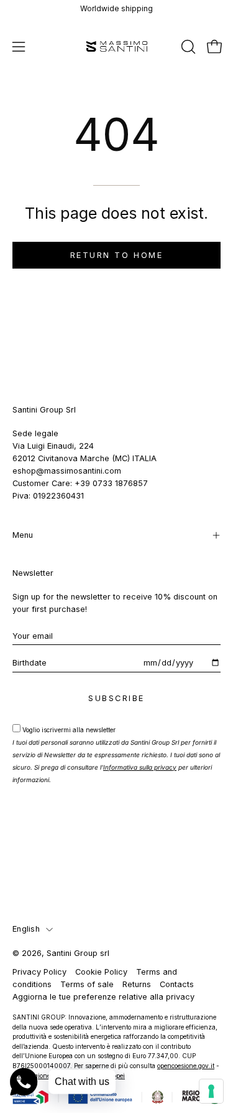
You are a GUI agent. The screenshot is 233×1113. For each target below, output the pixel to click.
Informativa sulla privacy (139, 767)
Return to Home (116, 255)
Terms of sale (87, 984)
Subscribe (116, 698)
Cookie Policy (101, 972)
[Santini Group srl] (116, 46)
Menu (22, 535)
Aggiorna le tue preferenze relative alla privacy (103, 996)
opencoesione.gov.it (185, 1065)
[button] (187, 46)
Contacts (177, 984)
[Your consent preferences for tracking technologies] (211, 1091)
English (26, 929)
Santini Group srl (78, 953)
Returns (136, 984)
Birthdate (29, 662)
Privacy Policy (39, 972)
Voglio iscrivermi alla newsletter (116, 754)
